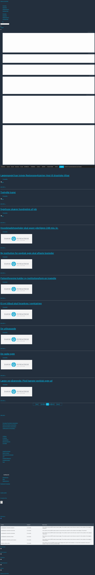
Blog (10, 129)
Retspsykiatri (23, 87)
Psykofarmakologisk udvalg (25, 72)
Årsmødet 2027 (12, 136)
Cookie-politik (3, 492)
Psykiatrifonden (32, 119)
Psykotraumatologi (21, 85)
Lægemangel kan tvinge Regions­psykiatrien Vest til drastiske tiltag (34, 175)
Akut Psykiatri (22, 81)
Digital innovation (13, 68)
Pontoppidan (24, 158)
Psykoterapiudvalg (40, 66)
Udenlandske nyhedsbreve (33, 97)
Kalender (5, 7)
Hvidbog (23, 97)
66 (58, 404)
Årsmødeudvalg (41, 72)
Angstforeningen (32, 109)
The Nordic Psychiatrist (13, 110)
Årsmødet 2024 (23, 140)
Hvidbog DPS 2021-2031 (53, 145)
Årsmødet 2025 (23, 138)
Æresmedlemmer (24, 127)
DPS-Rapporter (12, 97)
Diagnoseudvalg (13, 66)
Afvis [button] (6, 498)
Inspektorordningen (48, 48)
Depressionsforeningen (30, 112)
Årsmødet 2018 (23, 152)
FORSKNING (90, 53)
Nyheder (5, 6)
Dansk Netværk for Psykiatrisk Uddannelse (16, 91)
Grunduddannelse (38, 42)
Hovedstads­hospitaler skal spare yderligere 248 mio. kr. (29, 227)
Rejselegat (8, 34)
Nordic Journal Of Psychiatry (12, 109)
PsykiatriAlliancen (32, 116)
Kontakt (21, 166)
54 (52, 404)
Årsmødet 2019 (23, 150)
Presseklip (5, 179)
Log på (61, 166)
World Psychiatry (15, 112)
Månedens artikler (18, 56)
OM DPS (91, 124)
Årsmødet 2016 (23, 156)
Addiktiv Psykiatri (34, 83)
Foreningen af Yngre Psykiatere (13, 42)
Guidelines (14, 101)
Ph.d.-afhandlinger (10, 60)
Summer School (16, 34)
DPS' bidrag (56, 138)
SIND (34, 121)
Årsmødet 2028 (12, 138)
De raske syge (7, 353)
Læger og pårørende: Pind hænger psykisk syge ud (26, 380)
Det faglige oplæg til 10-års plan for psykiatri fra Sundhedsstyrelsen (43, 143)
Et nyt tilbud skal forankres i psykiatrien (21, 303)
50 (42, 404)
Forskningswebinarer (21, 60)
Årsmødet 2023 (23, 142)
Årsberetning (36, 99)
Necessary (4, 518)
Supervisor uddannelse (37, 46)
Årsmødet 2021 (23, 146)
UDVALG (91, 63)
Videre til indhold (4, 1)
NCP (26, 162)
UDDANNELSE (90, 32)
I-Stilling (51, 44)
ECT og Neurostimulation (11, 70)
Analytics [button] (2, 557)
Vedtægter (16, 129)
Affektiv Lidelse (34, 81)
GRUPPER (91, 75)
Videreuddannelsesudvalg (39, 70)
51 (45, 404)
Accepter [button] (2, 498)
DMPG (22, 109)
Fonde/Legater (9, 56)
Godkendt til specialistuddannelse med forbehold (73, 166)
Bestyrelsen (8, 127)
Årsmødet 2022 (23, 144)
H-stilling (51, 46)
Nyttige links (5, 11)
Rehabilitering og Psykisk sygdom (18, 89)
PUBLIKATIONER (89, 94)
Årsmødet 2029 (12, 140)
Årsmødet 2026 (23, 136)
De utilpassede (8, 328)
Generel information (48, 42)
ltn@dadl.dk (6, 474)
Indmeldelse (16, 127)
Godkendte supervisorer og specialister (33, 48)
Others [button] (2, 568)
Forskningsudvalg (27, 70)
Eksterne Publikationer (11, 99)
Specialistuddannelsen (37, 44)
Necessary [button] (2, 516)
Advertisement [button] (3, 563)
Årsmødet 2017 (23, 154)
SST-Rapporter (21, 101)
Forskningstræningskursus (30, 56)
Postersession (23, 160)
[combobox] (4, 24)
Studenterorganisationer (26, 34)
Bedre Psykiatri (32, 110)
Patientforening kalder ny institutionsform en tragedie (28, 278)
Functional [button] (2, 547)
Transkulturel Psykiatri (20, 83)
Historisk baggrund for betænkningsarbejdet (32, 50)
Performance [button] (3, 552)
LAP (35, 115)
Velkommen (3, 166)
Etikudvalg (29, 66)
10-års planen (56, 140)
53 (50, 404)
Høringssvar (22, 99)
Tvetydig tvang (8, 192)
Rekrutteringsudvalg (40, 68)
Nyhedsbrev (17, 166)
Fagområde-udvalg (27, 68)
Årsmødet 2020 (23, 148)
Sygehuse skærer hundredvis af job (18, 209)
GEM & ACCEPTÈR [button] (4, 573)
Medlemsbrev (6, 9)
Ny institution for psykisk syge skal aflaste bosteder (27, 253)
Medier (57, 149)
